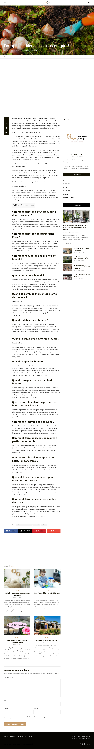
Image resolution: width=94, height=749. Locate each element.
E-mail (6, 708)
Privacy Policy (22, 736)
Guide (37, 525)
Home (5, 56)
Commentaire (9, 677)
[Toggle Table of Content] (31, 205)
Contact (30, 736)
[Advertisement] (47, 73)
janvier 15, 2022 (8, 50)
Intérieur (66, 191)
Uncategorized (68, 198)
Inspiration (67, 187)
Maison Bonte (12, 744)
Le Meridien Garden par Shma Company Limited (81, 257)
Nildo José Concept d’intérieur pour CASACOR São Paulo (82, 266)
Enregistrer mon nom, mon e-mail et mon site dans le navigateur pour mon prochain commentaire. (30, 718)
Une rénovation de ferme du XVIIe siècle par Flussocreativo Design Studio (75, 228)
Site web (36, 708)
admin (66, 232)
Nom (6, 700)
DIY (64, 180)
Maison (44, 525)
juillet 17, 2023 (79, 278)
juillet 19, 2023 (74, 232)
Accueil (6, 736)
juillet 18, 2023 (79, 260)
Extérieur (66, 184)
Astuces (19, 525)
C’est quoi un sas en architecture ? (47, 640)
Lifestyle (17, 50)
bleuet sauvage (29, 525)
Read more (68, 243)
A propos (13, 736)
